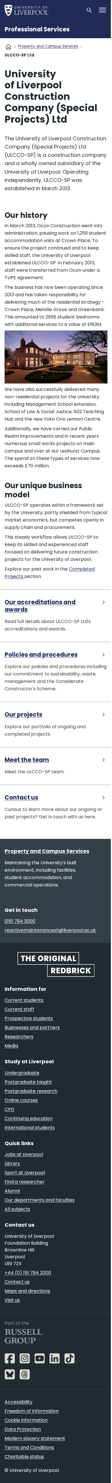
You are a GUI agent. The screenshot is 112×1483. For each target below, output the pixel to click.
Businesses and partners (32, 1027)
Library (12, 1163)
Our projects (23, 714)
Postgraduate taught (28, 1082)
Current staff (19, 1009)
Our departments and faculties (40, 1200)
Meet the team (27, 760)
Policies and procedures (41, 654)
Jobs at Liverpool (24, 1154)
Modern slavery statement (35, 1438)
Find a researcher (25, 1181)
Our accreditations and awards (40, 606)
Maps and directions (27, 1291)
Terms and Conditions (29, 1447)
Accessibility (18, 1402)
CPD (9, 1109)
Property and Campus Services (48, 46)
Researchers (19, 1036)
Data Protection (23, 1429)
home (8, 46)
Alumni (12, 1191)
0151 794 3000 (20, 921)
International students (30, 1127)
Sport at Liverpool (25, 1172)
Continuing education (29, 1118)
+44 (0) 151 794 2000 (28, 1272)
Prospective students (29, 1018)
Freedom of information (32, 1411)
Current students (24, 1000)
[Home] (43, 10)
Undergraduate (22, 1073)
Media (11, 1045)
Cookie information (26, 1420)
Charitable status (24, 1456)
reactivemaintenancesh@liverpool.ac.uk (50, 930)
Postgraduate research (31, 1091)
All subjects (17, 1209)
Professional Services (37, 29)
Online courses (21, 1100)
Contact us (21, 797)
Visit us (12, 1300)
